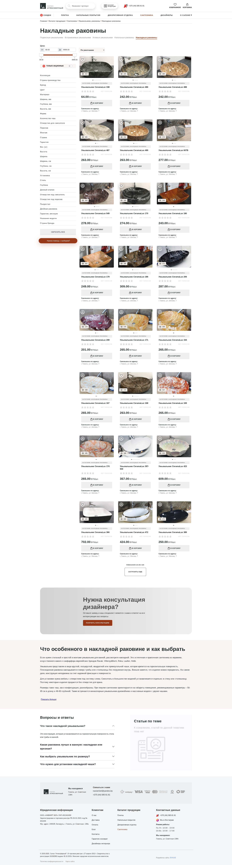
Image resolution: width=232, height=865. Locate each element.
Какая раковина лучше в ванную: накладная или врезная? (71, 746)
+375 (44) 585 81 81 (101, 795)
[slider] (41, 55)
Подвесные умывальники (51, 38)
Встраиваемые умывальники (78, 38)
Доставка (95, 820)
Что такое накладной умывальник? (62, 726)
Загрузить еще (135, 572)
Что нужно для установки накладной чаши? (68, 764)
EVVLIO (173, 858)
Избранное (175, 7)
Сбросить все (58, 232)
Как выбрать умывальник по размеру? (65, 756)
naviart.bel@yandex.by (103, 791)
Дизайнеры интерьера (101, 843)
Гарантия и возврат (100, 839)
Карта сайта (70, 861)
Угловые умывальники (103, 38)
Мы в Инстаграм (167, 820)
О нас (94, 815)
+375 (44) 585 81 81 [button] (136, 6)
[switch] (70, 66)
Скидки (47, 15)
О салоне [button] (186, 15)
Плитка (65, 15)
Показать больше (48, 699)
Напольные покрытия (88, 15)
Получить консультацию (97, 623)
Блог (94, 829)
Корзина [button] (187, 7)
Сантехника (146, 15)
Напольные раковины (124, 38)
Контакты (96, 834)
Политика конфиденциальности (51, 861)
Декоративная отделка (120, 15)
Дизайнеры (167, 15)
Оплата (95, 825)
